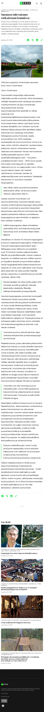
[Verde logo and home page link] (22, 3)
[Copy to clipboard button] (41, 40)
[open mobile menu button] (2, 3)
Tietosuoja (4, 693)
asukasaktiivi (6, 653)
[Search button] (36, 3)
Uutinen (38, 583)
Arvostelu (9, 654)
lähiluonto (38, 653)
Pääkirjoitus (5, 11)
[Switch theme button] (41, 3)
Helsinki (4, 620)
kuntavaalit (26, 10)
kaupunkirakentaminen (23, 549)
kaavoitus (5, 10)
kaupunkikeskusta (25, 620)
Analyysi (38, 620)
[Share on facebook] (28, 40)
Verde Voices (5, 696)
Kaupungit (11, 10)
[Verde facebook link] (3, 705)
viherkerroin (32, 583)
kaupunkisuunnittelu (28, 653)
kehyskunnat (18, 10)
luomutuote (34, 10)
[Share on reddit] (37, 40)
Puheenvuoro (6, 549)
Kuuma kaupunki (13, 583)
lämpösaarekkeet (23, 583)
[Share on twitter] (32, 40)
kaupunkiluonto (35, 549)
